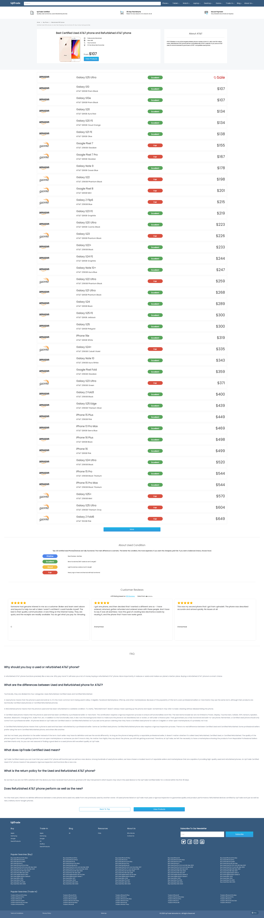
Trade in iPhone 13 (16, 899)
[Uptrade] (15, 3)
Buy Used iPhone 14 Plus (70, 860)
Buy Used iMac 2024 (69, 880)
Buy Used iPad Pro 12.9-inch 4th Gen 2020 (24, 867)
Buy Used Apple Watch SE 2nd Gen (74, 874)
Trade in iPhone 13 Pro (226, 897)
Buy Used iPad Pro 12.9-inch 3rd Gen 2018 (76, 867)
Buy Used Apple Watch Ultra (19, 874)
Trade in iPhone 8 (68, 904)
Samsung (14, 836)
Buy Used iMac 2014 (226, 876)
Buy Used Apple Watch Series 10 (178, 874)
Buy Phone (45, 22)
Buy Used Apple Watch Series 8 (20, 876)
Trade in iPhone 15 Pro (69, 895)
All (69, 833)
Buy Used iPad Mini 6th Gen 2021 (178, 869)
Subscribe (239, 834)
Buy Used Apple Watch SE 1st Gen (126, 874)
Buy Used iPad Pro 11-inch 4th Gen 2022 (232, 867)
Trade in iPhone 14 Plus (70, 897)
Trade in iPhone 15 (173, 895)
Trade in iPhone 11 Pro (122, 901)
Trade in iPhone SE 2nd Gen (19, 902)
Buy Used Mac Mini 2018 (18, 884)
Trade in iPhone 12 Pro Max (124, 899)
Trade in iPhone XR (173, 902)
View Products (91, 59)
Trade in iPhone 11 (173, 901)
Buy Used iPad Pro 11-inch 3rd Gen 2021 (23, 869)
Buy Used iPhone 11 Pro (122, 863)
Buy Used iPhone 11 (173, 863)
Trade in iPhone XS (121, 902)
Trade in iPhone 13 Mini (70, 899)
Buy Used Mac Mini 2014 (227, 882)
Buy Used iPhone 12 (16, 863)
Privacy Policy (47, 913)
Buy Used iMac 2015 (17, 878)
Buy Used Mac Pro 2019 (227, 880)
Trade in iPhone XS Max (70, 902)
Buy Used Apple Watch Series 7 (72, 876)
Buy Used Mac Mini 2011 (123, 882)
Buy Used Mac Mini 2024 (175, 884)
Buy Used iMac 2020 (174, 878)
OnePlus (42, 844)
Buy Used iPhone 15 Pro (70, 858)
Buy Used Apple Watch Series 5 (177, 876)
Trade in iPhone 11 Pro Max (71, 901)
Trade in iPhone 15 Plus (122, 895)
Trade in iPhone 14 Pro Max (228, 895)
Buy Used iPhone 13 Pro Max (176, 860)
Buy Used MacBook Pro (70, 865)
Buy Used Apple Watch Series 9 (230, 874)
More (132, 529)
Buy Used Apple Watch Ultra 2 (229, 873)
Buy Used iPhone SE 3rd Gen (229, 863)
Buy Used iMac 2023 (17, 880)
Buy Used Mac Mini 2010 (70, 882)
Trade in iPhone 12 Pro (174, 899)
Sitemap (103, 913)
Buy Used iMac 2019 (122, 878)
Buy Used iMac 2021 (226, 878)
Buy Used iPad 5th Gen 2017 (176, 873)
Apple (12, 833)
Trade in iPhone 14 (121, 897)
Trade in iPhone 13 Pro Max (176, 897)
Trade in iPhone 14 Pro (17, 897)
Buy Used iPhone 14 (121, 860)
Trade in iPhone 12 (225, 899)
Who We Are (131, 833)
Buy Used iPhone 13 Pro (227, 860)
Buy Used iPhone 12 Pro (175, 861)
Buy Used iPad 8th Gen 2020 (19, 873)
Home (38, 22)
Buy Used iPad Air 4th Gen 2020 (73, 871)
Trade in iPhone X (225, 902)
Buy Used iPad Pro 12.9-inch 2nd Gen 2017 (128, 867)
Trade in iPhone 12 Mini (18, 901)
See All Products (16, 841)
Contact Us (130, 836)
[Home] (15, 822)
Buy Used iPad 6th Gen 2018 (124, 873)
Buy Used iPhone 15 (174, 858)
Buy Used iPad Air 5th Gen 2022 (20, 871)
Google (13, 838)
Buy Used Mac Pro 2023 (18, 882)
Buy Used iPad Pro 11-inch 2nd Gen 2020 (75, 869)
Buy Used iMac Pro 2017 (123, 880)
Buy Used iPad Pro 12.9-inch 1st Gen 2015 (180, 867)
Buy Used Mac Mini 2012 (175, 882)
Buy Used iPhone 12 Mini (227, 861)
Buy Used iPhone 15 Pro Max (19, 858)
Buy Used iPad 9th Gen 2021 (228, 871)
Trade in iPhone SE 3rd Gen (228, 901)
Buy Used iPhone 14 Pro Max (228, 858)
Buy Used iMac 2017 (69, 878)
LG (40, 841)
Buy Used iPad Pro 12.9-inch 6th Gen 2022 (181, 865)
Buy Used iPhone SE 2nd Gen (19, 865)
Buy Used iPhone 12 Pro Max (124, 861)
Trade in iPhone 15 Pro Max (19, 895)
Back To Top (105, 809)
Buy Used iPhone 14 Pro (18, 860)
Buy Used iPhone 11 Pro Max (71, 863)
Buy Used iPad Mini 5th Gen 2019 (230, 869)
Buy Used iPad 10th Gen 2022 (177, 871)
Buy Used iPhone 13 (69, 861)
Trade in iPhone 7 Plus (122, 904)
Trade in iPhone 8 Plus (17, 904)
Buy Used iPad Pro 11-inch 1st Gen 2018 (127, 869)
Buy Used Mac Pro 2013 (175, 880)
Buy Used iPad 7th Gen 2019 (71, 873)
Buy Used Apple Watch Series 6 (125, 876)
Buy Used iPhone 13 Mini (18, 861)
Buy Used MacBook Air (122, 865)
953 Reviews (130, 596)
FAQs (99, 833)
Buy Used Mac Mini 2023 (123, 884)
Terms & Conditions (17, 913)
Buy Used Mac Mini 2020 (70, 884)
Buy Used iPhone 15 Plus (123, 858)
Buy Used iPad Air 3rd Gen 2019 (125, 871)
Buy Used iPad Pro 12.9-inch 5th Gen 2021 (233, 865)
